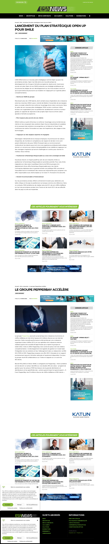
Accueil (17, 22)
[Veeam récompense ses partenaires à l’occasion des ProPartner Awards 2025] (54, 242)
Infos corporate (23, 33)
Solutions (73, 88)
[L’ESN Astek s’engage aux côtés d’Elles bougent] (81, 242)
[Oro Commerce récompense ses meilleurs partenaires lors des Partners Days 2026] (81, 216)
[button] (37, 520)
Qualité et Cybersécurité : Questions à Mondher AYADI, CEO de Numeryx (53, 226)
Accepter (7, 538)
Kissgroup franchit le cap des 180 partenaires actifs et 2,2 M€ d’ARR (27, 252)
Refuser (19, 538)
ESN (21, 22)
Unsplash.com (72, 532)
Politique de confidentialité (26, 541)
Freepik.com (80, 532)
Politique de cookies (12, 541)
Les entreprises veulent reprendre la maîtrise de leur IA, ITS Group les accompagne (81, 92)
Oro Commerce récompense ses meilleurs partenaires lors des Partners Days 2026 (80, 226)
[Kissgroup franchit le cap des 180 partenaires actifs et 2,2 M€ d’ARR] (27, 242)
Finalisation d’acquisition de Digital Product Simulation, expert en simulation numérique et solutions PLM (80, 107)
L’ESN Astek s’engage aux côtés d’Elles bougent (80, 252)
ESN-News (34, 38)
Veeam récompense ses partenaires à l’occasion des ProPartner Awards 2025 (52, 253)
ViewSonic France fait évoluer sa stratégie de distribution (79, 54)
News (71, 51)
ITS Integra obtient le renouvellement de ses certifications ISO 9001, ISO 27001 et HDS (26, 227)
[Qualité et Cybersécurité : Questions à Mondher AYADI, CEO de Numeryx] (54, 216)
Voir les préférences (32, 538)
